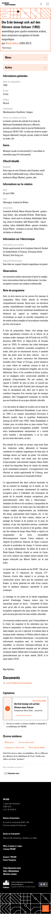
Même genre (9, 742)
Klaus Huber (12, 43)
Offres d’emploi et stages (12, 846)
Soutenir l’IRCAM (9, 857)
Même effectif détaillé (37, 747)
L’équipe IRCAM (9, 849)
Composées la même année (15, 747)
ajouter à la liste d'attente (40, 715)
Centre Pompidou (9, 860)
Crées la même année (26, 742)
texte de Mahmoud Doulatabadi (19, 683)
